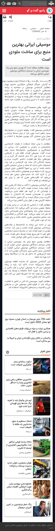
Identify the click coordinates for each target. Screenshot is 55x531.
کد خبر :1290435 (39, 31)
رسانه (24, 28)
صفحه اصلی (45, 28)
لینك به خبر (38, 294)
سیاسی (33, 28)
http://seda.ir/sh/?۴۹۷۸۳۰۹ (14, 81)
